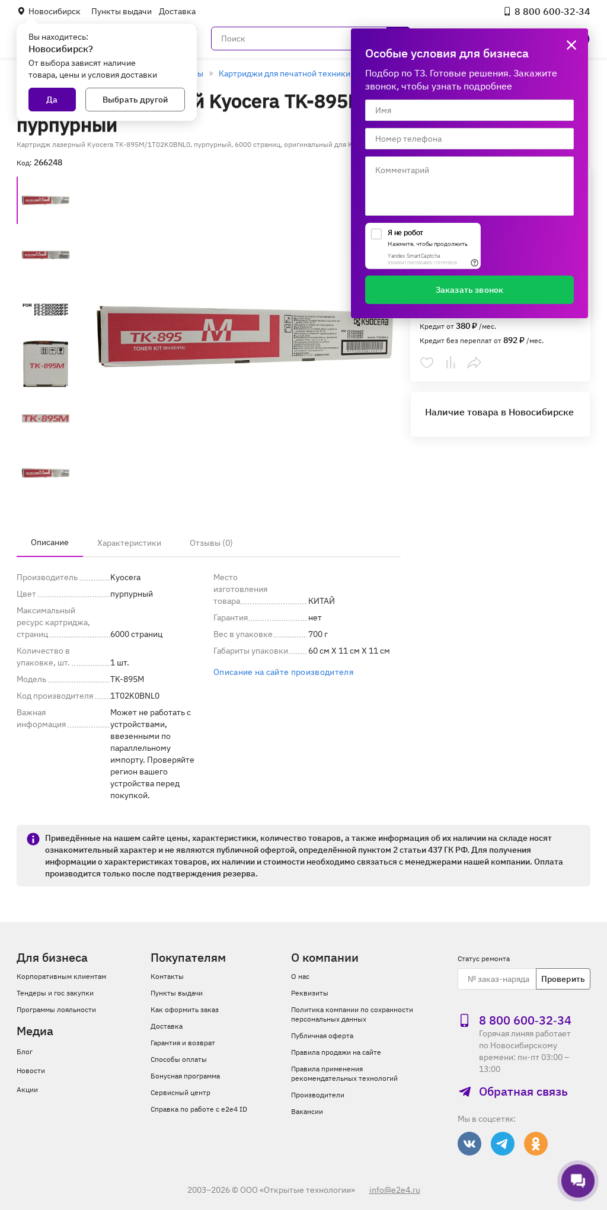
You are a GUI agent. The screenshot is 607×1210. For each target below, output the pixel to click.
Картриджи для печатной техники (284, 73)
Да (51, 99)
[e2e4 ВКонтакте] (469, 1143)
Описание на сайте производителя (283, 672)
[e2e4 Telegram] (503, 1143)
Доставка (177, 11)
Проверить (563, 979)
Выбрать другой (135, 99)
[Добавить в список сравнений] (450, 363)
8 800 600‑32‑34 (552, 11)
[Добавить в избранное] (427, 363)
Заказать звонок (469, 289)
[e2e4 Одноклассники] (536, 1143)
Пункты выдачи (121, 11)
